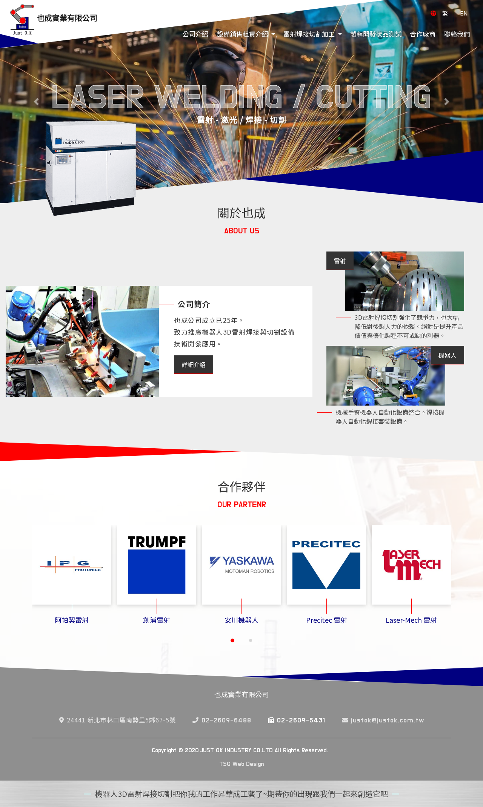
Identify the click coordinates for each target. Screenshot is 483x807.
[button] (111, 386)
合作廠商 (422, 34)
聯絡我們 (457, 34)
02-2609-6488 (226, 720)
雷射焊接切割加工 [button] (309, 34)
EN (464, 13)
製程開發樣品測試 (375, 34)
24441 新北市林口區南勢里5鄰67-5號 (121, 719)
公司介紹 (195, 34)
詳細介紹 (194, 364)
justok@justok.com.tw (387, 720)
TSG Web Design (241, 764)
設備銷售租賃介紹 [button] (243, 34)
